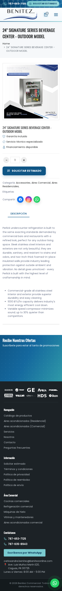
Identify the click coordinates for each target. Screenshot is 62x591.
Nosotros (9, 437)
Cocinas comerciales (16, 501)
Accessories (23, 182)
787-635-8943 (17, 544)
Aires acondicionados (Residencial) (25, 421)
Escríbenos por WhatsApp (25, 552)
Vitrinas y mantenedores (18, 517)
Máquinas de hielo (14, 512)
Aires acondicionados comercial (23, 522)
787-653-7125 (17, 538)
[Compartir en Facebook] (20, 199)
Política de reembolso (17, 480)
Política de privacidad (17, 474)
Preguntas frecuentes (17, 447)
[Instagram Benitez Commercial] (28, 199)
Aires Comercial (41, 182)
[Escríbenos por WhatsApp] (54, 583)
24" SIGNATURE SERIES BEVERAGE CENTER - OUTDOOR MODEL (27, 129)
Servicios (9, 431)
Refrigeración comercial (18, 506)
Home (6, 43)
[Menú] (56, 14)
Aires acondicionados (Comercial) (24, 426)
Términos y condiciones (18, 469)
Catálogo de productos (18, 415)
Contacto (10, 442)
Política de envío (14, 485)
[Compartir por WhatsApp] (37, 199)
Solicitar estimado (45, 3)
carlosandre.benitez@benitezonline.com (28, 561)
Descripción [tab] (19, 213)
